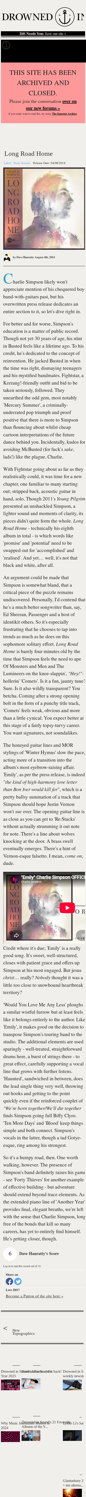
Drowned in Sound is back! (41, 1371)
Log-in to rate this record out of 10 (22, 1266)
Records (20, 45)
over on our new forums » (51, 104)
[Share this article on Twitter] (18, 1281)
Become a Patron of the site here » (34, 1296)
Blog (73, 45)
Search (77, 56)
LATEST (6, 1353)
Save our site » (43, 33)
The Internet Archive (64, 114)
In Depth (38, 45)
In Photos (57, 45)
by (23, 257)
